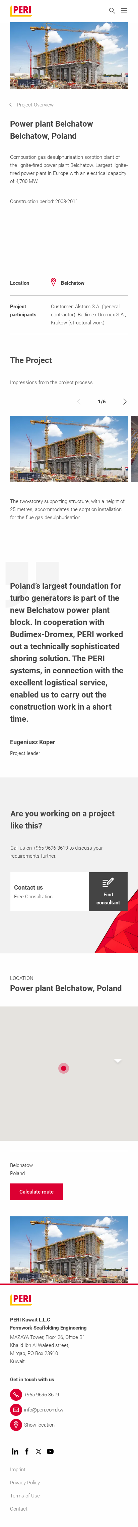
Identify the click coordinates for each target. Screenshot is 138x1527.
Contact (18, 1509)
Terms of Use (25, 1496)
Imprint (17, 1470)
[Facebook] (27, 1451)
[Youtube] (50, 1451)
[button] (36, 105)
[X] (38, 1451)
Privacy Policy (25, 1483)
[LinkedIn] (15, 1451)
